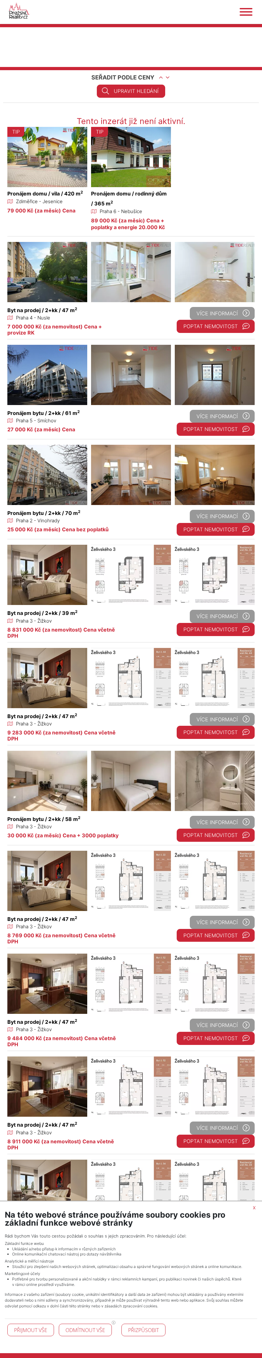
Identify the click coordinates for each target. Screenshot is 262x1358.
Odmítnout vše (85, 1330)
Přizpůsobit (143, 1330)
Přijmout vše (30, 1330)
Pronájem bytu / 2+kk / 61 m (43, 413)
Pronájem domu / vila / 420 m (45, 193)
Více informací (217, 313)
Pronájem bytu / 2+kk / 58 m (44, 819)
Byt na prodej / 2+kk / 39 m (42, 613)
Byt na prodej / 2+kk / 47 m (42, 310)
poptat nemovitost (210, 326)
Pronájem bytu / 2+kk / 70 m (44, 513)
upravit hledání (136, 91)
